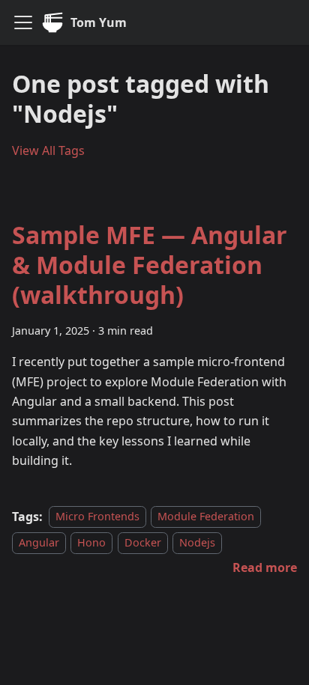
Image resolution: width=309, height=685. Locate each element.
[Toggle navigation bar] (23, 22)
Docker (142, 542)
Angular (39, 542)
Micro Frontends (98, 517)
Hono (91, 542)
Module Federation (206, 517)
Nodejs (197, 542)
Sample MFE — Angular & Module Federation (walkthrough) (149, 265)
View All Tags (48, 150)
